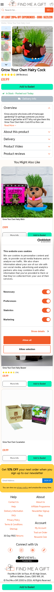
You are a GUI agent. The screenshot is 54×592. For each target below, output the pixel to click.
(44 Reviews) (22, 74)
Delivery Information (13, 511)
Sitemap (13, 529)
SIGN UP (47, 480)
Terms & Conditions (13, 524)
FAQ (14, 515)
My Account (40, 528)
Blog (41, 515)
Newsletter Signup (40, 511)
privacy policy (22, 487)
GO (49, 9)
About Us (40, 502)
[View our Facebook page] (10, 550)
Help (13, 506)
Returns (19, 535)
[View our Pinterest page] (32, 550)
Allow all (27, 340)
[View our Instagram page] (21, 550)
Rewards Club (40, 537)
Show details (38, 331)
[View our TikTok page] (44, 550)
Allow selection (27, 349)
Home (3, 23)
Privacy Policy (13, 520)
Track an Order (40, 532)
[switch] (46, 301)
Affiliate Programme (40, 506)
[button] (6, 28)
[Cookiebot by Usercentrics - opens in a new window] (38, 241)
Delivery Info (29, 98)
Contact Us (13, 502)
